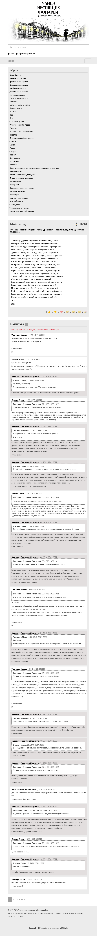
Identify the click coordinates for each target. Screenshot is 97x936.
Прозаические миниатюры (21, 131)
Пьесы (12, 118)
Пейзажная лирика (17, 78)
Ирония (12, 155)
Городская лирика (17, 95)
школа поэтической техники (21, 211)
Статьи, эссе (14, 205)
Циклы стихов (15, 108)
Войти (11, 54)
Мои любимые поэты (19, 198)
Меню (11, 60)
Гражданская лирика (18, 82)
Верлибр (13, 102)
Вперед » (21, 899)
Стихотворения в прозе (19, 125)
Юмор (12, 148)
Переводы (14, 195)
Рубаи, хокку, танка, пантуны (22, 175)
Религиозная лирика (18, 98)
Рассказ (13, 128)
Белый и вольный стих (19, 105)
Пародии (13, 165)
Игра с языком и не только (21, 178)
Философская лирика (18, 85)
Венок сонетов (16, 171)
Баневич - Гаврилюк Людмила (59, 230)
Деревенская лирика (18, 92)
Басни (12, 145)
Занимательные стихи (19, 208)
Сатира (12, 151)
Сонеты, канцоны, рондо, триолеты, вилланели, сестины (34, 168)
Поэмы (12, 111)
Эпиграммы (14, 158)
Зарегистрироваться (26, 54)
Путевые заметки (17, 191)
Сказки (12, 141)
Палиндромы (15, 181)
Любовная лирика (17, 88)
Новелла (13, 135)
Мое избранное (16, 201)
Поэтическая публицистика (21, 138)
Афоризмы (14, 161)
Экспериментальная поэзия (21, 188)
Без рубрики (15, 75)
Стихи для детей (16, 121)
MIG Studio (64, 928)
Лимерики (14, 185)
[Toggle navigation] (87, 61)
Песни (12, 115)
